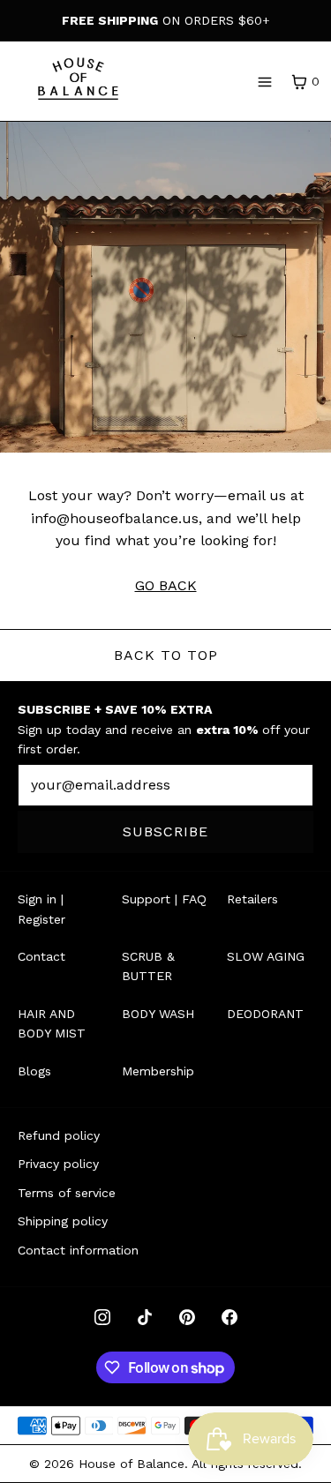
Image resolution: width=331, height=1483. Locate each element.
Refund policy (59, 1135)
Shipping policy (63, 1221)
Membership (158, 1071)
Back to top (166, 655)
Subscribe (165, 831)
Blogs (34, 1071)
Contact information (78, 1250)
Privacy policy (58, 1164)
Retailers (252, 899)
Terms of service (67, 1193)
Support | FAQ (164, 899)
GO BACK (166, 585)
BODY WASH (158, 1014)
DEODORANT (265, 1014)
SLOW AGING (266, 956)
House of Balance (131, 1464)
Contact (41, 956)
